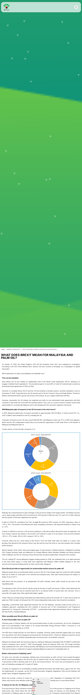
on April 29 (37, 522)
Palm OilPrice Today (34, 684)
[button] (76, 7)
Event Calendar (40, 682)
